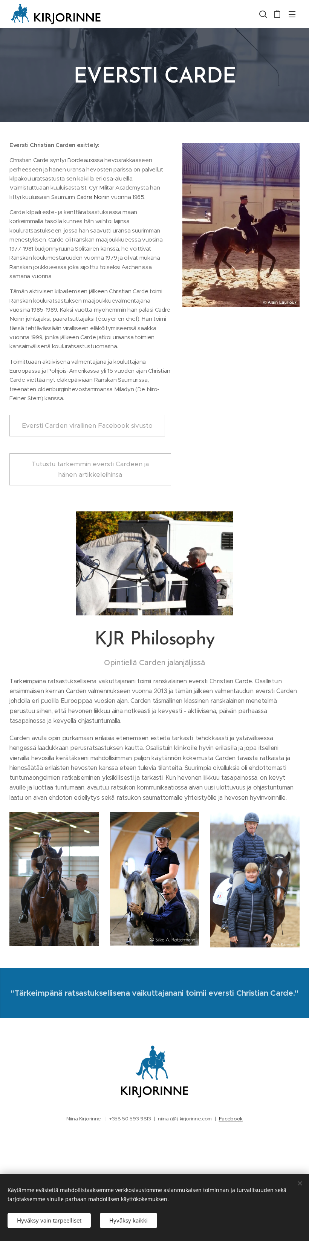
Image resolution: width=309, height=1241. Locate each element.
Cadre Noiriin (93, 196)
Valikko (292, 13)
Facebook (231, 1119)
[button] (262, 14)
